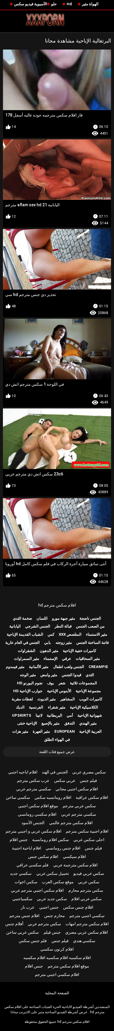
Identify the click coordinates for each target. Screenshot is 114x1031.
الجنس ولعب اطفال (68, 667)
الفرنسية (36, 707)
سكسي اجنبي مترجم (87, 915)
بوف (50, 683)
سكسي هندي (84, 940)
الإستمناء (51, 658)
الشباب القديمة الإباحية (25, 634)
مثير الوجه (28, 675)
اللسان (42, 618)
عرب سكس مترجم (33, 780)
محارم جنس (54, 915)
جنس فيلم (52, 932)
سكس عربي (88, 882)
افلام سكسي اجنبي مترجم (57, 974)
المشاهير (67, 699)
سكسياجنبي (22, 898)
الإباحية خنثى (27, 723)
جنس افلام (19, 839)
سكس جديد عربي (52, 898)
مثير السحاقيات (88, 658)
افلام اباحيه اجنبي (22, 772)
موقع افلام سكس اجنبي (38, 805)
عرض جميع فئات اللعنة (57, 752)
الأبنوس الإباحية (59, 691)
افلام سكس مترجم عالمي (71, 822)
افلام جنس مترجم (24, 915)
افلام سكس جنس (43, 856)
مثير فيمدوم (15, 667)
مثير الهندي (88, 723)
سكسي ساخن (18, 797)
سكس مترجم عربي (44, 923)
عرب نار (27, 907)
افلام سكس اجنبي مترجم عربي (37, 890)
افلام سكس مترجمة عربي (75, 865)
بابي (47, 642)
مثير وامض (48, 675)
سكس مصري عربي (89, 772)
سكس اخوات (26, 882)
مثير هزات (20, 731)
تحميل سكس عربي (52, 873)
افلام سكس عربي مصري (86, 932)
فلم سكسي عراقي (32, 865)
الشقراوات (26, 650)
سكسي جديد (21, 873)
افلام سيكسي (74, 856)
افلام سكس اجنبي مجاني (77, 789)
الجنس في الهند (55, 772)
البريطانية (54, 715)
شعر (61, 683)
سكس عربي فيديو (88, 873)
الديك (20, 707)
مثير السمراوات (26, 658)
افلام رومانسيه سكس (52, 797)
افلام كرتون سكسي (57, 949)
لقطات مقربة (22, 699)
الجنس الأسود (32, 822)
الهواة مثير (90, 4)
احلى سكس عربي (88, 839)
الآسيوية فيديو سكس (30, 4)
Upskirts (21, 715)
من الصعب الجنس (90, 626)
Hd (69, 4)
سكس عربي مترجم (79, 805)
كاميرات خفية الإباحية (79, 650)
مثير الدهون (49, 650)
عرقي (66, 658)
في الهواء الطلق (57, 739)
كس (51, 634)
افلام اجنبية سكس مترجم (87, 831)
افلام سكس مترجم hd (57, 605)
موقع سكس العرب (58, 882)
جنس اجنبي (49, 907)
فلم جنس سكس (33, 940)
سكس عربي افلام (86, 898)
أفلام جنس (14, 923)
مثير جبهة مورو (63, 618)
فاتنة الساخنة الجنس (92, 642)
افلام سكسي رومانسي (37, 814)
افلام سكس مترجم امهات (87, 923)
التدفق (69, 723)
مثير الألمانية (39, 667)
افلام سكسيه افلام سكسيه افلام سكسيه (57, 957)
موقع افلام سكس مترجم (68, 966)
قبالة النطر (63, 626)
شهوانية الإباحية (89, 715)
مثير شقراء (56, 707)
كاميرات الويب (90, 699)
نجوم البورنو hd (30, 683)
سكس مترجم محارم (85, 890)
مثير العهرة (41, 731)
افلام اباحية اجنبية (26, 848)
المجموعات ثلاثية (83, 683)
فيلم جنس (88, 780)
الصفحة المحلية (57, 993)
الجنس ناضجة (90, 618)
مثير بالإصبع (51, 723)
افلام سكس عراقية (92, 797)
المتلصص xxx (70, 634)
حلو (54, 4)
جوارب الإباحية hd (27, 691)
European (64, 731)
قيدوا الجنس (71, 675)
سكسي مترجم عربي (33, 789)
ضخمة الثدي (22, 618)
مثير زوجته (64, 642)
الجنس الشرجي (37, 626)
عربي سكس (64, 780)
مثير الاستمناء (96, 634)
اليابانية (15, 626)
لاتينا (39, 715)
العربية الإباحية (90, 731)
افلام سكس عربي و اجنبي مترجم (33, 831)
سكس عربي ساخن (22, 932)
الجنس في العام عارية (22, 642)
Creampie (98, 667)
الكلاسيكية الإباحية (84, 707)
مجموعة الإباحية (88, 691)
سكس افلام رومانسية (50, 839)
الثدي (90, 675)
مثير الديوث (46, 699)
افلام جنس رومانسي (63, 848)
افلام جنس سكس (78, 907)
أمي (70, 715)
